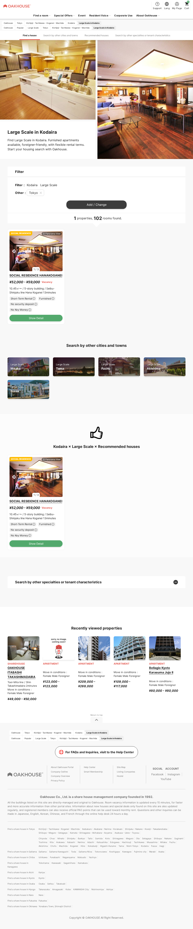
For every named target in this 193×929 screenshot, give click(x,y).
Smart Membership (93, 771)
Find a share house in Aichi (21, 872)
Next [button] (58, 251)
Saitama (43, 851)
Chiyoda (43, 838)
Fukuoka (43, 900)
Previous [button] (13, 251)
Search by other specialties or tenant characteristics (142, 35)
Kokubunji (92, 846)
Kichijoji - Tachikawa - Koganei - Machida (59, 829)
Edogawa (114, 842)
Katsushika (102, 842)
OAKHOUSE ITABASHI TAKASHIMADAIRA (21, 672)
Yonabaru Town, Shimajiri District (55, 906)
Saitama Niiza (85, 851)
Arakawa (60, 842)
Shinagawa (118, 838)
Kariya (42, 872)
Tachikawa (139, 842)
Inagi (161, 846)
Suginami (178, 838)
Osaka (42, 883)
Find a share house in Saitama (22, 851)
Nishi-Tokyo (132, 846)
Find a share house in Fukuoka (22, 900)
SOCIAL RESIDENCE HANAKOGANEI (35, 275)
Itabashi (71, 842)
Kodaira (145, 846)
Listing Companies (126, 771)
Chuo (52, 838)
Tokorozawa (101, 851)
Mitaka (17, 366)
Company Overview (60, 776)
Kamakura (82, 863)
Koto (107, 838)
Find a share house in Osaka (21, 883)
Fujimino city (140, 851)
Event (82, 15)
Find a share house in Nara (20, 895)
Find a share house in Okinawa (22, 906)
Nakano (168, 838)
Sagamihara (69, 863)
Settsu (50, 883)
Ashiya (109, 889)
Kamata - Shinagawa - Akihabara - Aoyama (91, 832)
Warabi (152, 851)
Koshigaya (114, 851)
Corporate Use (123, 15)
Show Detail (36, 318)
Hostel (120, 776)
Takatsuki (60, 883)
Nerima (81, 842)
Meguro (129, 838)
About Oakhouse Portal (62, 767)
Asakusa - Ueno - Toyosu (127, 832)
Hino (83, 846)
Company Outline (59, 771)
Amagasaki (57, 889)
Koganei (74, 846)
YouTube (166, 779)
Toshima (43, 842)
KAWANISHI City (81, 889)
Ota (137, 838)
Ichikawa (43, 857)
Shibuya (158, 838)
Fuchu (108, 366)
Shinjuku (71, 838)
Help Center (89, 767)
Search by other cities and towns (60, 35)
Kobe (68, 889)
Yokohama (44, 863)
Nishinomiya (97, 889)
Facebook (157, 774)
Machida (63, 846)
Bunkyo (81, 838)
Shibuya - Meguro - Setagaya (53, 832)
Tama (62, 366)
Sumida (99, 838)
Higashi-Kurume (108, 846)
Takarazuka (44, 889)
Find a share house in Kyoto (21, 878)
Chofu (53, 846)
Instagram (174, 774)
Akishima (153, 366)
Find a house (30, 35)
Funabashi (55, 857)
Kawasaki (56, 863)
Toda (73, 851)
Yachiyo (92, 857)
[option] (36, 251)
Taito (90, 838)
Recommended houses (97, 35)
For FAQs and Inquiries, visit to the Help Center (99, 752)
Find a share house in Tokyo (21, 829)
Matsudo (81, 857)
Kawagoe (126, 851)
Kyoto (41, 878)
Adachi (90, 842)
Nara (41, 895)
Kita (52, 842)
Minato (60, 838)
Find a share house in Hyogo (21, 889)
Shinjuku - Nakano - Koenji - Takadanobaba (146, 829)
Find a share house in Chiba (21, 857)
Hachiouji (126, 842)
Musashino (152, 842)
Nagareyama (69, 857)
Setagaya (146, 838)
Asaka (161, 851)
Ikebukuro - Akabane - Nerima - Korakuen (102, 829)
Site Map (121, 767)
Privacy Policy (58, 780)
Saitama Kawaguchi (58, 851)
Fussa (17, 389)
